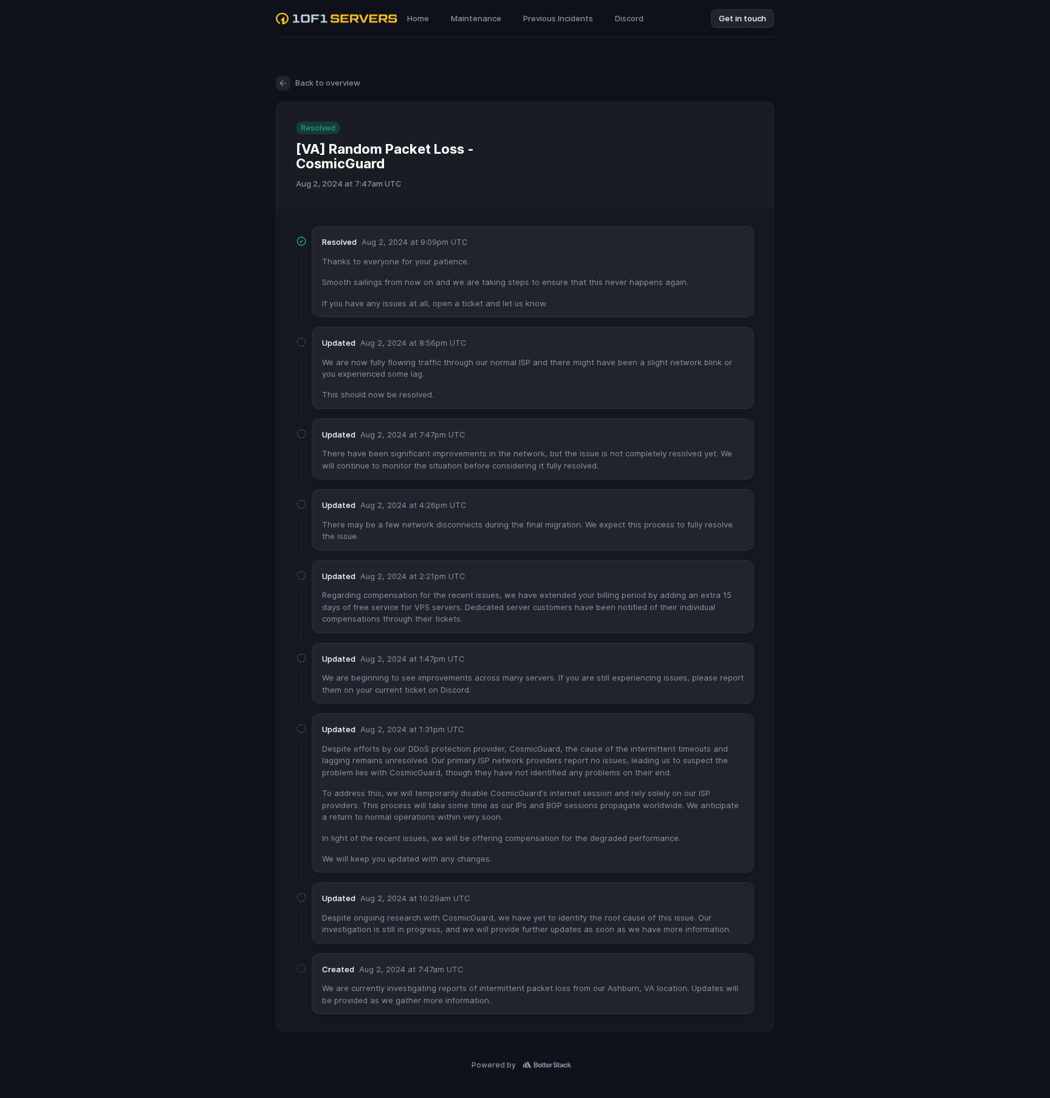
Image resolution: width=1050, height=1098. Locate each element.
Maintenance (476, 18)
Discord (629, 18)
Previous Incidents (558, 18)
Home (418, 18)
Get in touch (742, 18)
